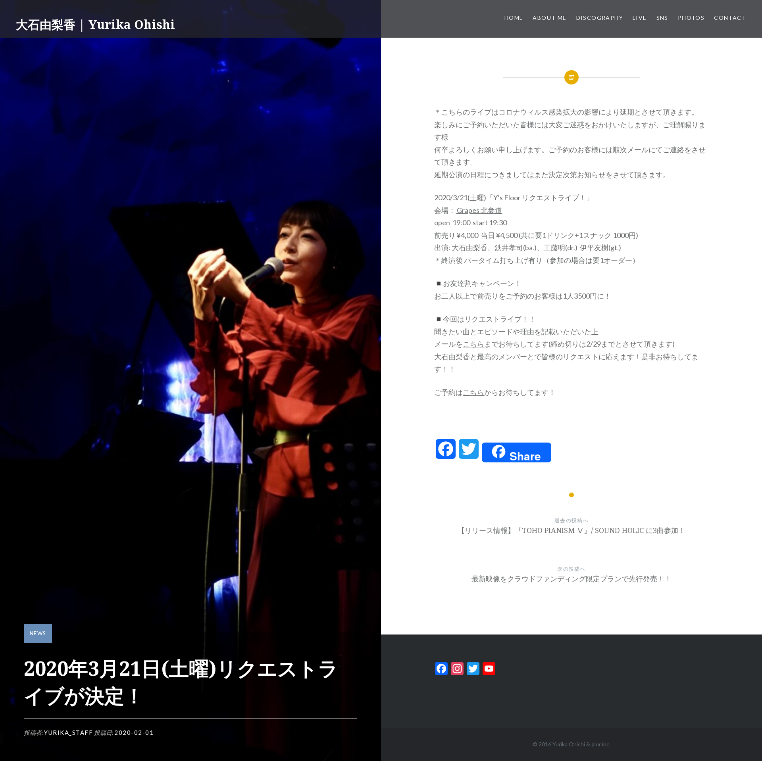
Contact (730, 17)
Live (640, 17)
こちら (473, 343)
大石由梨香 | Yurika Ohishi (95, 24)
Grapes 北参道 (479, 210)
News (38, 633)
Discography (599, 17)
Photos (691, 17)
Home (513, 17)
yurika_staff (68, 732)
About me (549, 17)
